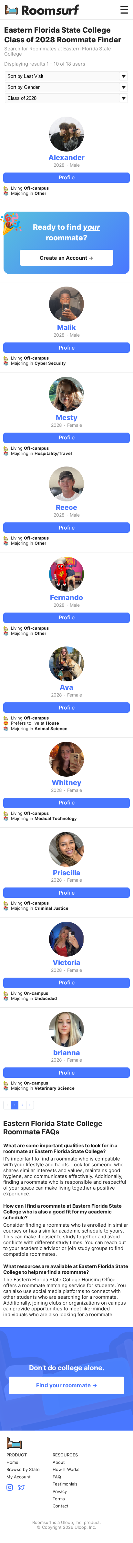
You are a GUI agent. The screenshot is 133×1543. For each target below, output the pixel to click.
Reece (66, 507)
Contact (60, 1506)
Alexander (66, 157)
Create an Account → (66, 258)
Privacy (60, 1491)
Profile (67, 177)
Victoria (66, 962)
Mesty (66, 417)
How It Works (66, 1469)
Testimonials (65, 1484)
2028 (59, 165)
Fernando (66, 597)
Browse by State (23, 1469)
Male (75, 165)
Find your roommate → (66, 1385)
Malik (66, 327)
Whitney (66, 782)
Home (12, 1462)
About (59, 1462)
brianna (66, 1052)
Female (74, 425)
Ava (66, 687)
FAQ (57, 1477)
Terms (59, 1498)
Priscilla (66, 872)
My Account (18, 1477)
